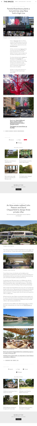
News (15, 6)
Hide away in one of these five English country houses (25, 392)
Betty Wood (23, 6)
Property (16, 1)
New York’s (16, 40)
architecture (8, 360)
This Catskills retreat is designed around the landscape (25, 177)
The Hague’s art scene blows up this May (18, 127)
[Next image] (32, 26)
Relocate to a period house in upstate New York (10, 161)
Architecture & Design (22, 1)
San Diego (19, 58)
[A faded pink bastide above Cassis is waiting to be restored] (10, 383)
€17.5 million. (25, 303)
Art (12, 6)
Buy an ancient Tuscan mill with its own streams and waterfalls (25, 408)
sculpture (23, 57)
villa (17, 360)
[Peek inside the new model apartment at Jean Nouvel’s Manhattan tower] (11, 169)
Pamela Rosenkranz (13, 46)
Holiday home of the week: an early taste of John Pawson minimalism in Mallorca (18, 356)
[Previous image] (4, 26)
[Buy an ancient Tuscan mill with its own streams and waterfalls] (26, 400)
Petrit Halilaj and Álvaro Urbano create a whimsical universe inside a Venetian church (17, 122)
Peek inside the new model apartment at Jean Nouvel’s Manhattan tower (10, 177)
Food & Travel (28, 1)
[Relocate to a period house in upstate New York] (11, 154)
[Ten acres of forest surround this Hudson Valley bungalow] (25, 154)
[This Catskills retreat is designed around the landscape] (25, 169)
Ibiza (30, 249)
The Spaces (8, 2)
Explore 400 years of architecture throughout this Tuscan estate (9, 408)
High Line (22, 49)
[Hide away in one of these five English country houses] (26, 383)
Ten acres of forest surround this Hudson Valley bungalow (25, 161)
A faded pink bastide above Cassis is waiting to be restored (10, 392)
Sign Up (18, 189)
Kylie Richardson (21, 203)
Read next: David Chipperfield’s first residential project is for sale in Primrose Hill (18, 352)
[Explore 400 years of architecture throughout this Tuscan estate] (10, 400)
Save (26, 139)
